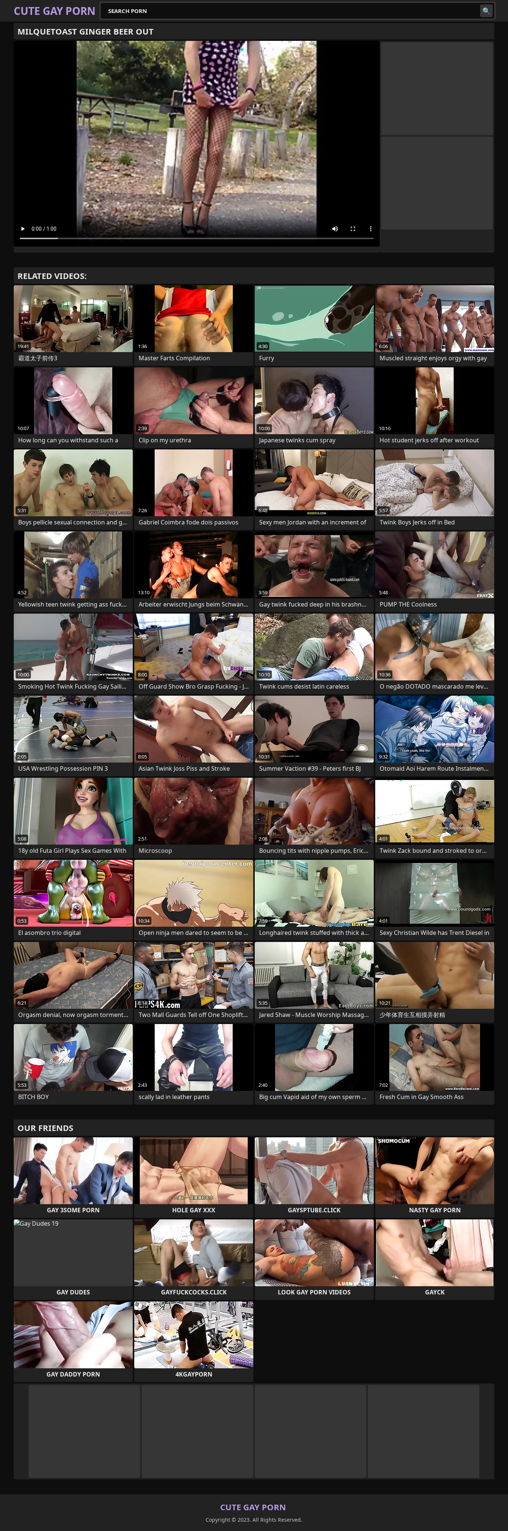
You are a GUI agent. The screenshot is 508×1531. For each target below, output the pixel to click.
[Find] (486, 10)
